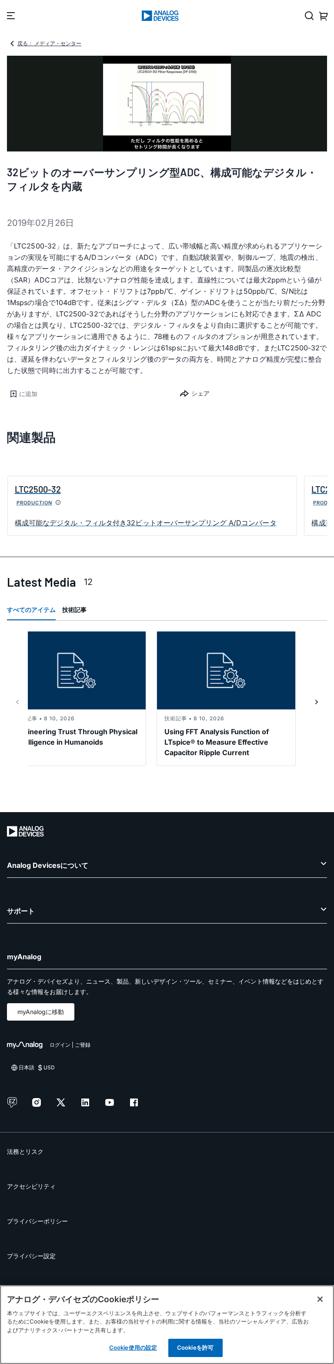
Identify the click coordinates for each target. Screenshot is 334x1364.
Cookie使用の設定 (133, 1347)
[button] (87, 393)
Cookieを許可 (195, 1347)
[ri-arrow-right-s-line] (317, 702)
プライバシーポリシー (37, 1221)
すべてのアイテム (31, 609)
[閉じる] (320, 1299)
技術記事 (74, 609)
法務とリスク (25, 1151)
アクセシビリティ (31, 1186)
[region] (167, 1324)
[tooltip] (58, 502)
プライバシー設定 (31, 1256)
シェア (200, 393)
